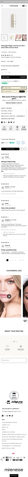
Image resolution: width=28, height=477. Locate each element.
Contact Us (6, 425)
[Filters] (21, 149)
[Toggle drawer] (2, 5)
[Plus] (9, 72)
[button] (14, 122)
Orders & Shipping (8, 432)
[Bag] (26, 6)
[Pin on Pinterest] (9, 122)
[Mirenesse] (14, 6)
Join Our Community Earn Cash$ (13, 437)
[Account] (21, 6)
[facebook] (3, 416)
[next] (16, 341)
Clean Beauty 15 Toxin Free (11, 446)
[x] (5, 415)
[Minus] (2, 72)
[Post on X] (6, 122)
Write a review (10, 149)
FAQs (3, 429)
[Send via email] (11, 122)
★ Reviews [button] (14, 475)
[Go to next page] (23, 260)
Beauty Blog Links (8, 448)
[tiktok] (12, 416)
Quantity (4, 69)
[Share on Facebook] (2, 122)
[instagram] (7, 416)
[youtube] (10, 416)
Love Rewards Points (9, 422)
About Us (5, 427)
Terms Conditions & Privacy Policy (14, 434)
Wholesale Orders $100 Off (12, 443)
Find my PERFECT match (14, 103)
